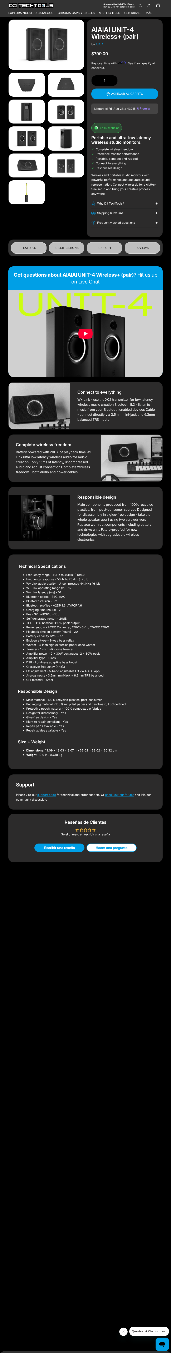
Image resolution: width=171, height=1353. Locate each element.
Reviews (142, 248)
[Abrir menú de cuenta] (148, 5)
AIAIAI (100, 44)
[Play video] (85, 334)
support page (46, 794)
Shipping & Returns (110, 213)
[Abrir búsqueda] (140, 5)
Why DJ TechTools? (110, 203)
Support (104, 248)
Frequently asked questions (116, 222)
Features (28, 248)
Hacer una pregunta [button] (111, 848)
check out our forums (119, 794)
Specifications (67, 248)
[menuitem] (148, 12)
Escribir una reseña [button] (59, 848)
